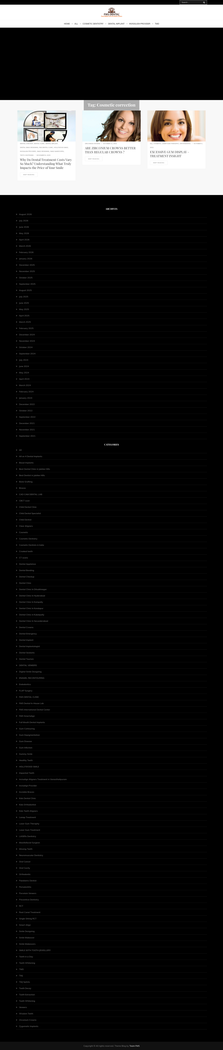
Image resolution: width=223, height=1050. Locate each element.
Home (67, 23)
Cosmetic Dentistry (93, 23)
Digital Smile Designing (29, 147)
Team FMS (134, 1046)
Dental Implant (116, 23)
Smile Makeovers (57, 151)
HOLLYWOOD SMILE (61, 147)
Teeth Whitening (27, 155)
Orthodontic (185, 143)
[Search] (204, 2)
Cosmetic (157, 143)
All (76, 23)
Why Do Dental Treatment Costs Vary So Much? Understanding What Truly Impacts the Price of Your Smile (46, 164)
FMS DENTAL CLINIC (46, 147)
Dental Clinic (39, 143)
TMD (157, 23)
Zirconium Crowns (92, 143)
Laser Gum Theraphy (170, 143)
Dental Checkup (26, 143)
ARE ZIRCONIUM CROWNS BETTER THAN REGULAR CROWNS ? (110, 150)
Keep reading (28, 174)
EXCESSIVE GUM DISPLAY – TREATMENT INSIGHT (169, 154)
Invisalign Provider (139, 23)
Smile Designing (43, 151)
